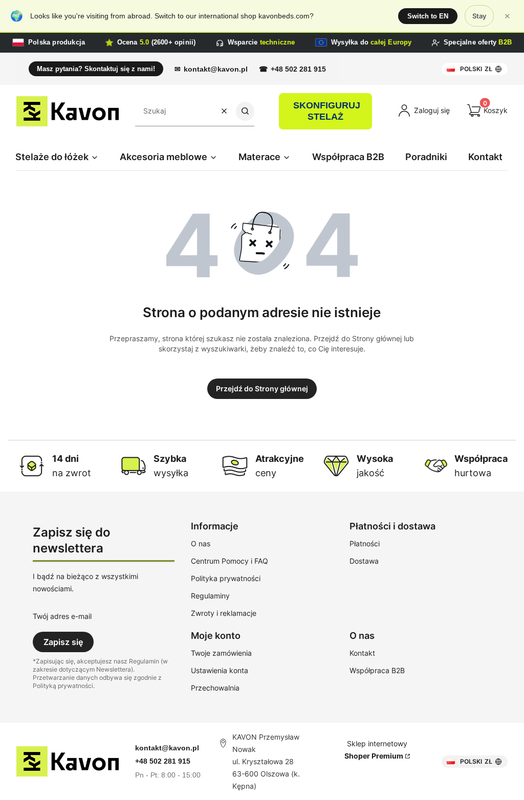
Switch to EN (427, 16)
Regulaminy (210, 595)
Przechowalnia (215, 687)
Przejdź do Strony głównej (262, 388)
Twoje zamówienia (221, 653)
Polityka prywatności (225, 578)
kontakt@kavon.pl (216, 69)
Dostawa (364, 561)
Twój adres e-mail (62, 616)
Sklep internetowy (376, 749)
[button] (245, 111)
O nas (200, 543)
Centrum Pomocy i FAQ (229, 561)
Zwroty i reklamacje (223, 613)
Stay (479, 16)
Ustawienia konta (219, 670)
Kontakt (362, 653)
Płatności (365, 543)
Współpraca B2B (377, 670)
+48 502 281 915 (298, 69)
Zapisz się (63, 642)
